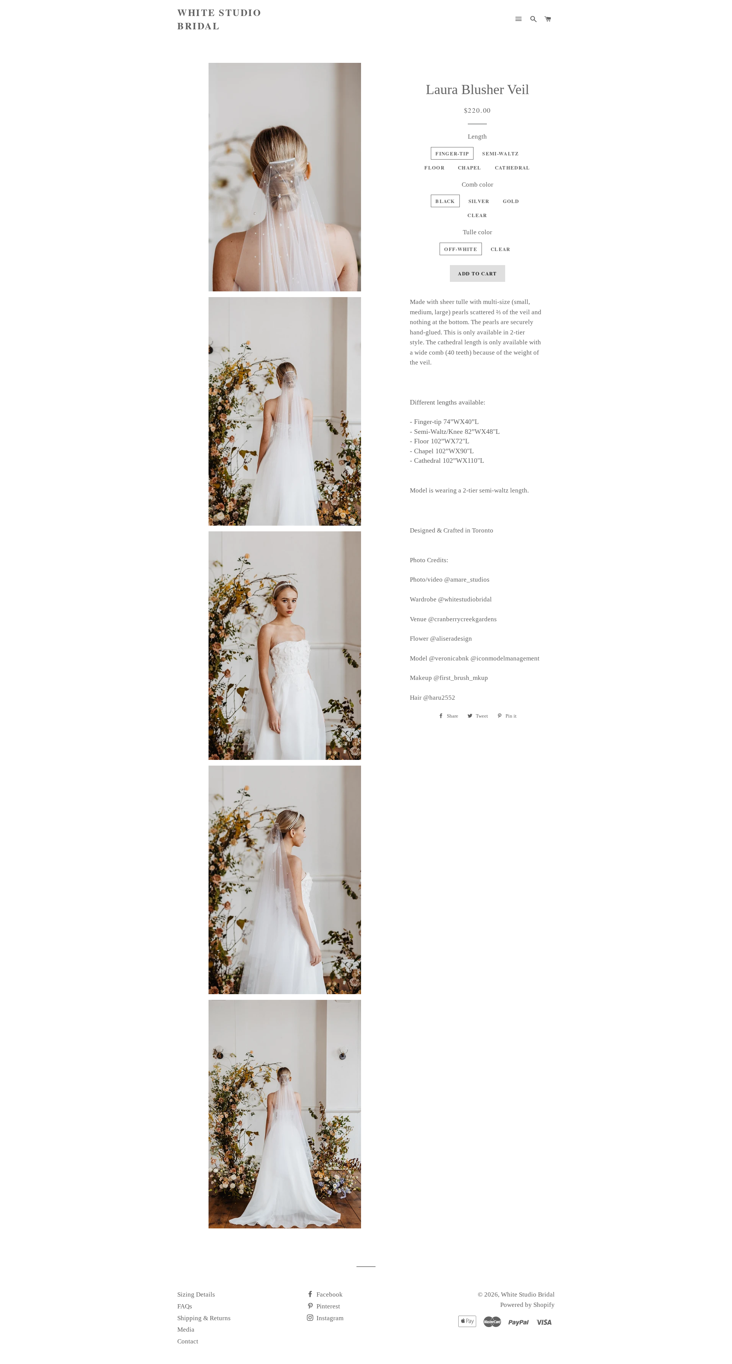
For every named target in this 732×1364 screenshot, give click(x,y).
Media (185, 1329)
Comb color (477, 184)
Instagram (329, 1318)
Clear (477, 215)
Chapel (470, 167)
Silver (479, 201)
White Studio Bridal (219, 19)
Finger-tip (452, 153)
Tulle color (477, 232)
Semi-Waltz (500, 153)
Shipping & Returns (204, 1318)
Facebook (329, 1294)
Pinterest (327, 1306)
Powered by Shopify (527, 1304)
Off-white (460, 249)
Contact (187, 1341)
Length (477, 136)
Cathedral (512, 167)
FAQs (184, 1306)
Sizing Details (196, 1294)
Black (445, 201)
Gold (511, 201)
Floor (434, 167)
